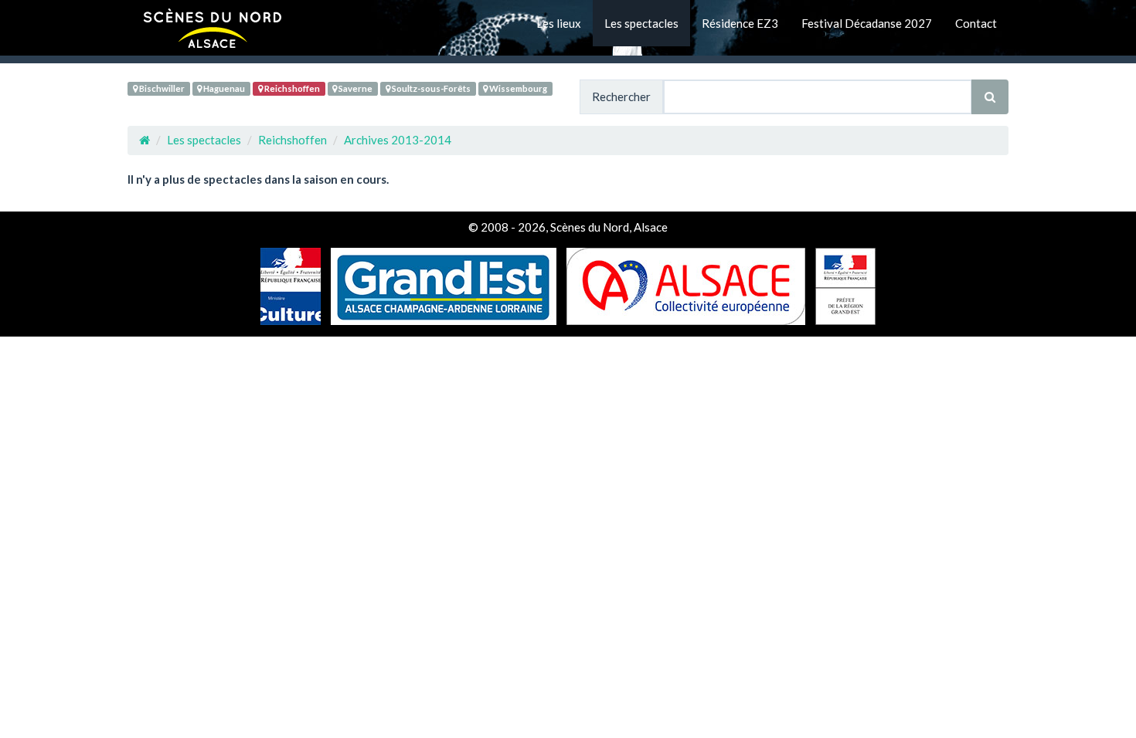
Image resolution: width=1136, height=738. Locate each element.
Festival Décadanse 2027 (866, 23)
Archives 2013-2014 (397, 140)
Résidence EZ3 (740, 23)
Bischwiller (161, 88)
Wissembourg (517, 88)
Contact (976, 23)
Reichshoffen (291, 88)
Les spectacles (641, 23)
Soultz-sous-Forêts (430, 88)
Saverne (354, 88)
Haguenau (223, 88)
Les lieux (558, 23)
